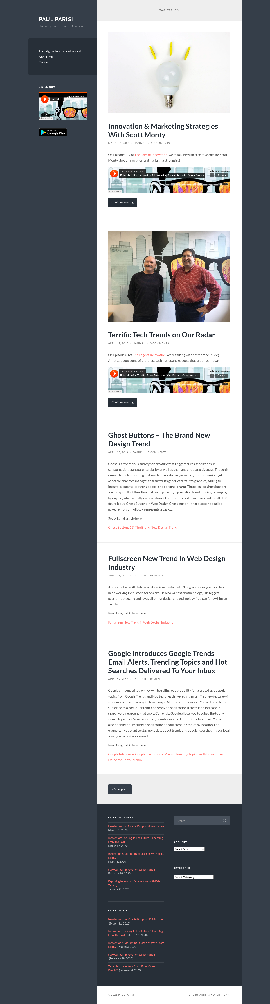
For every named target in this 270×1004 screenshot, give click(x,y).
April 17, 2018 (118, 343)
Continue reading (122, 202)
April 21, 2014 (118, 575)
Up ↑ (227, 994)
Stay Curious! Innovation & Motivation (131, 869)
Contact (44, 62)
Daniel (138, 452)
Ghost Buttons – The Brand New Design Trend (159, 439)
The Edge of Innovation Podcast (60, 51)
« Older (120, 789)
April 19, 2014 (118, 679)
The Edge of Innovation (150, 155)
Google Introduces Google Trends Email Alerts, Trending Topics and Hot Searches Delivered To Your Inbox (167, 662)
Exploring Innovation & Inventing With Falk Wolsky (134, 883)
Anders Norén (209, 994)
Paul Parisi (56, 19)
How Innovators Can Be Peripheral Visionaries (136, 826)
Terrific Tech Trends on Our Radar (161, 334)
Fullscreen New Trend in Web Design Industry (167, 562)
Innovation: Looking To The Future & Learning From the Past (135, 839)
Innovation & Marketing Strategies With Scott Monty (163, 130)
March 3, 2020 (118, 143)
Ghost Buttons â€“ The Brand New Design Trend (142, 527)
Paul (136, 575)
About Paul (46, 57)
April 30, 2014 (118, 452)
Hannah (140, 143)
